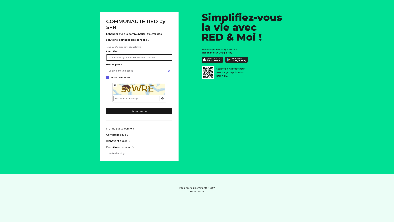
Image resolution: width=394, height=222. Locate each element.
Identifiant (112, 51)
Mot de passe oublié (119, 128)
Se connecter (139, 111)
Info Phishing (117, 153)
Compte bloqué (116, 134)
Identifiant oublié (116, 141)
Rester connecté (121, 77)
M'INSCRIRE (197, 191)
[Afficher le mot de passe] (168, 71)
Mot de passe (114, 64)
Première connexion (118, 147)
